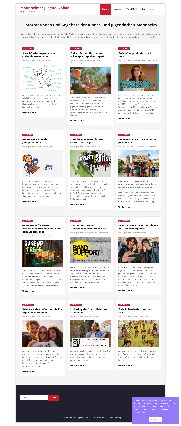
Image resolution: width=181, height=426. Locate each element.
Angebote (117, 9)
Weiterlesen (28, 112)
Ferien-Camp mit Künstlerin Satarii (135, 55)
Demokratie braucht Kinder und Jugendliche (137, 141)
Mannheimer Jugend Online (44, 7)
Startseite (105, 9)
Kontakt (152, 9)
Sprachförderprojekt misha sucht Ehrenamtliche (39, 55)
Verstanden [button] (155, 419)
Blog (143, 9)
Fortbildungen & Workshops (146, 60)
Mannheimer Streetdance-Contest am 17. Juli (86, 141)
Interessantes (44, 60)
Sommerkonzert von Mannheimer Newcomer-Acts (88, 227)
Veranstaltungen (77, 63)
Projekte (152, 146)
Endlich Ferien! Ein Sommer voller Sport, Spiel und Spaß (87, 55)
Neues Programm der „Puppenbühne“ (35, 141)
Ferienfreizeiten (93, 60)
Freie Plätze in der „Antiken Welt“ (135, 311)
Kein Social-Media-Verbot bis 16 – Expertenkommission (42, 311)
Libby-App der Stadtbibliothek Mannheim (88, 311)
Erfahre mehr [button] (139, 412)
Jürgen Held (30, 60)
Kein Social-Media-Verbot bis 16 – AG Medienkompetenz (138, 227)
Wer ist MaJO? (131, 9)
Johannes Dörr (127, 146)
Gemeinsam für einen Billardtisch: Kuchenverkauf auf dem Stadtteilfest (41, 228)
